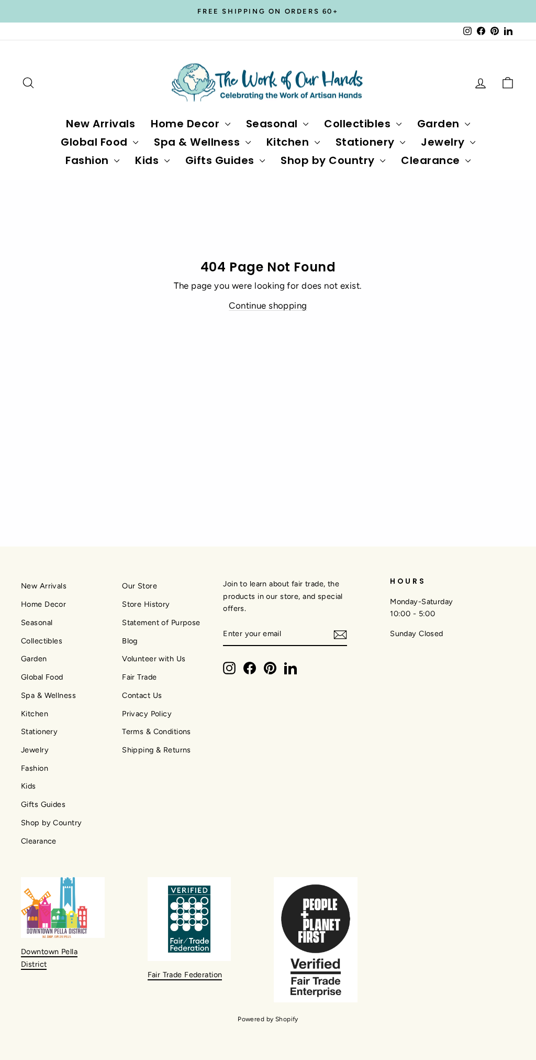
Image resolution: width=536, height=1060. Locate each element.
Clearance (432, 160)
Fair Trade (139, 677)
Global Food (95, 142)
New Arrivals (100, 123)
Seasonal (273, 123)
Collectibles (359, 123)
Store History (146, 604)
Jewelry (444, 142)
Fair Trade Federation (185, 974)
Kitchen (289, 142)
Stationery (367, 142)
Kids (148, 160)
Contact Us (142, 695)
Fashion (88, 160)
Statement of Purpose (161, 622)
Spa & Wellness (198, 142)
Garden (440, 123)
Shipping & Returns (156, 750)
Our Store (139, 586)
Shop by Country (329, 160)
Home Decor (186, 123)
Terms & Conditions (156, 731)
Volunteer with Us (153, 658)
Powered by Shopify (268, 1019)
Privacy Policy (147, 713)
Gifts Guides (221, 160)
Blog (130, 641)
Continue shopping (268, 305)
